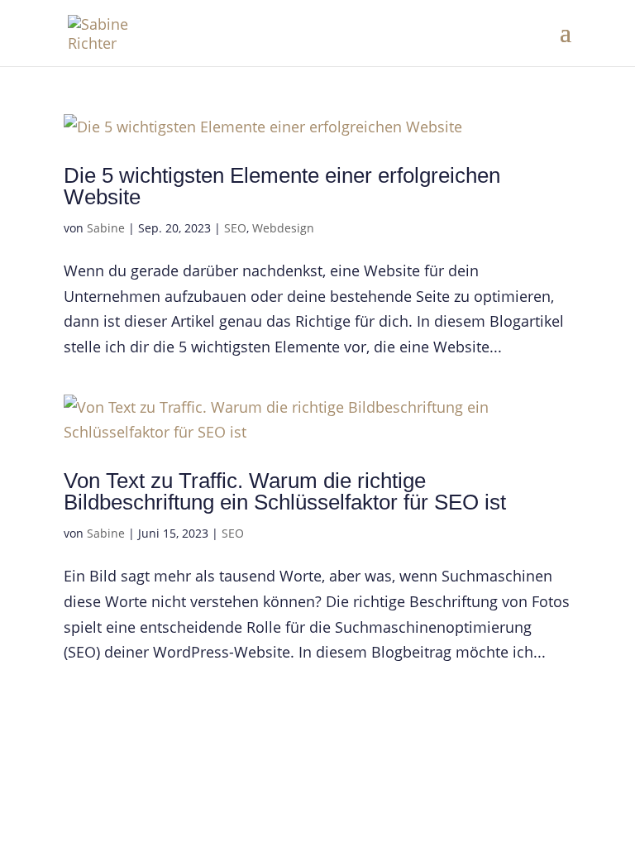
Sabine (106, 228)
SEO (235, 228)
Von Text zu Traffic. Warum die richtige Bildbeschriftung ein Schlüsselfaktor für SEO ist (285, 491)
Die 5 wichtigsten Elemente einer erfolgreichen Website (282, 186)
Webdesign (283, 228)
